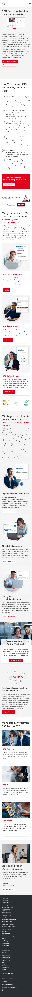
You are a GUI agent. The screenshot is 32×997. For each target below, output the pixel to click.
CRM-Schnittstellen (6, 909)
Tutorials (4, 938)
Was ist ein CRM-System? (8, 921)
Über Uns (4, 952)
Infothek (4, 918)
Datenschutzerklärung (7, 984)
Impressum (4, 981)
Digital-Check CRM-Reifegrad (9, 919)
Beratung (4, 940)
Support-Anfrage (6, 933)
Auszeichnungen (6, 957)
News (3, 962)
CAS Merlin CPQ (5, 902)
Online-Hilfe (5, 931)
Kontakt (4, 969)
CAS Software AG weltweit (8, 960)
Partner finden (5, 942)
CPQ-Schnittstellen (6, 911)
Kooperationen (5, 959)
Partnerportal (5, 945)
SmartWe (4, 904)
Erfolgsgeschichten (6, 912)
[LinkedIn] (3, 973)
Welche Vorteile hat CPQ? (8, 924)
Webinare (4, 935)
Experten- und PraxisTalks (8, 936)
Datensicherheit (6, 955)
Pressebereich (5, 967)
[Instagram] (6, 973)
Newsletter (4, 966)
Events (3, 964)
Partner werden (5, 943)
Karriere (4, 954)
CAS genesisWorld (6, 900)
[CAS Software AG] (3, 3)
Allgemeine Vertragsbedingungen (10, 987)
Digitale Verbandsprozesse (8, 926)
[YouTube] (9, 973)
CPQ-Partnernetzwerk (7, 947)
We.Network (5, 905)
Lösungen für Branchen (7, 907)
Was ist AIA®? (5, 923)
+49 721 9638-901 (9, 885)
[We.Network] (12, 973)
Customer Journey (18, 446)
